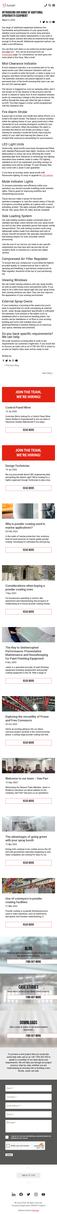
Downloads (7, 54)
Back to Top (28, 1175)
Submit (9, 1155)
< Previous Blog (11, 365)
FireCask (35, 1210)
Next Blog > (47, 373)
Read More (28, 430)
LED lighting (47, 175)
